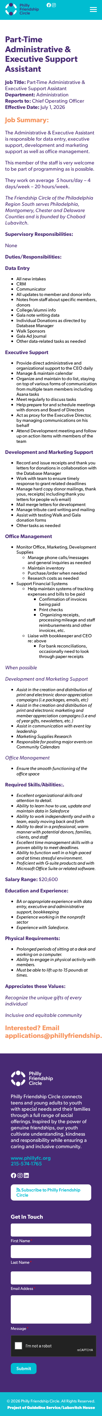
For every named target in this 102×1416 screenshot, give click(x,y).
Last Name (21, 1261)
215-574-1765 (26, 1163)
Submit (23, 1368)
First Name (21, 1240)
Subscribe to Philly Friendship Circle (48, 1192)
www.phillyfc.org (31, 1157)
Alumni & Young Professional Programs (43, 17)
